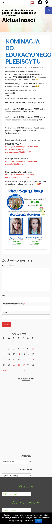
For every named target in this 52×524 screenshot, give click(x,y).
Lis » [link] (25, 370)
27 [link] (14, 365)
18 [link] (4, 359)
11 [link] (4, 354)
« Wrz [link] (5, 370)
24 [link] (33, 359)
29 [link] (24, 365)
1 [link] (23, 343)
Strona (4, 312)
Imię (4, 295)
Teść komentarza (8, 266)
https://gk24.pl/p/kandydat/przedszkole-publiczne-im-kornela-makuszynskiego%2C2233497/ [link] (21, 149)
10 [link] (33, 349)
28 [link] (19, 365)
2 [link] (27, 343)
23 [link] (28, 359)
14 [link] (19, 354)
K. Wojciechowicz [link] (16, 67)
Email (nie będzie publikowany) (13, 303)
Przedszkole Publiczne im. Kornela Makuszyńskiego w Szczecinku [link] (19, 13)
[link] (48, 10)
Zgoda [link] (38, 521)
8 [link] (23, 349)
